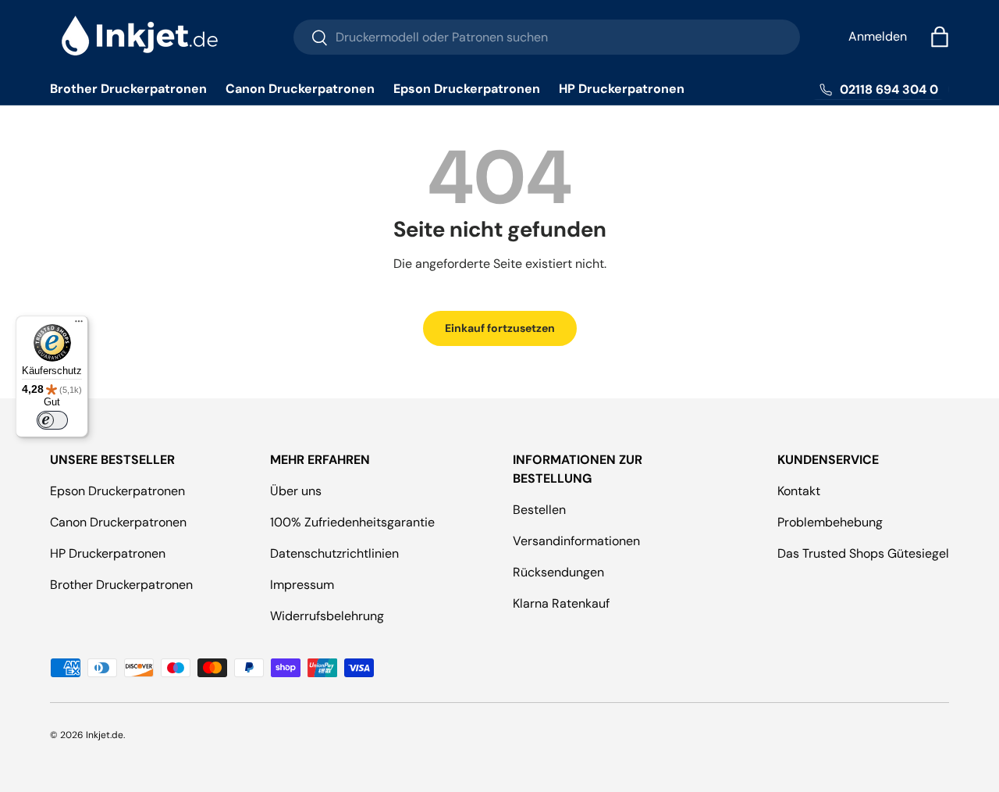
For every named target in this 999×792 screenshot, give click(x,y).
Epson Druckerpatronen (466, 88)
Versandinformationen (576, 541)
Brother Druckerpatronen (128, 88)
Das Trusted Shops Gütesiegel (863, 553)
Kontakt (798, 491)
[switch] (52, 420)
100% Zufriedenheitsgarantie (352, 522)
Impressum (302, 584)
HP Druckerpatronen (621, 88)
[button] (940, 37)
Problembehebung (830, 522)
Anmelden (877, 36)
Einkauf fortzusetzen (500, 328)
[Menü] (78, 325)
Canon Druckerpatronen (300, 88)
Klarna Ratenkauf (561, 603)
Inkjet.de (104, 735)
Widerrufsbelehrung (327, 616)
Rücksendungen (558, 572)
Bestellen (539, 509)
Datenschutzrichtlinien (334, 553)
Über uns (296, 491)
